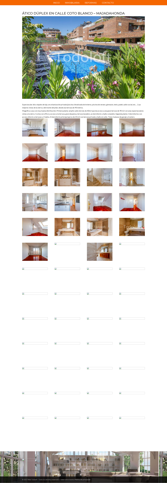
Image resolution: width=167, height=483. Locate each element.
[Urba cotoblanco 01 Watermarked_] (99, 376)
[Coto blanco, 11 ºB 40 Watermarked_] (35, 376)
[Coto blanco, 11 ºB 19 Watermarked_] (132, 227)
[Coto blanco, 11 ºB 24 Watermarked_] (35, 277)
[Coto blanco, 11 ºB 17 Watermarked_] (67, 227)
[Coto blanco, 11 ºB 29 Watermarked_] (67, 301)
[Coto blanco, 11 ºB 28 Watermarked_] (35, 301)
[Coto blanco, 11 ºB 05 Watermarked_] (67, 152)
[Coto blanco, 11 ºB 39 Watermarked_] (132, 351)
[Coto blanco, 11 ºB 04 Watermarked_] (35, 152)
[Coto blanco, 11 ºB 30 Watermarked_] (99, 301)
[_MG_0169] (35, 127)
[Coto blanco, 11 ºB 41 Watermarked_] (67, 376)
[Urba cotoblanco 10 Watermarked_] (99, 426)
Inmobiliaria (72, 3)
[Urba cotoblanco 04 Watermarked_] (67, 401)
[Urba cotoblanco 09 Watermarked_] (67, 426)
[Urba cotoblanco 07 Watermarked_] (132, 426)
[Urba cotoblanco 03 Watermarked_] (35, 401)
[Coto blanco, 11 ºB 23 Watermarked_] (132, 252)
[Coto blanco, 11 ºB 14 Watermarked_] (99, 202)
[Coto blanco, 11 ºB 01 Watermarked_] (67, 127)
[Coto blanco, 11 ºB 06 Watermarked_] (99, 152)
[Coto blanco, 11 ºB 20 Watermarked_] (35, 252)
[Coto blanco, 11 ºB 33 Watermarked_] (67, 326)
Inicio (56, 3)
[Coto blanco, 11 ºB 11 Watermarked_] (132, 177)
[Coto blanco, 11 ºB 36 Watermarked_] (35, 351)
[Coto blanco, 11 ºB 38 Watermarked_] (99, 351)
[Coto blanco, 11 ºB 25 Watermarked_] (67, 277)
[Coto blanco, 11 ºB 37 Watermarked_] (67, 351)
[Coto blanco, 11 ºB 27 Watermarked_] (132, 277)
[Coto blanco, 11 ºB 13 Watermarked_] (67, 202)
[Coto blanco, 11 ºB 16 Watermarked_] (35, 227)
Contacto (108, 3)
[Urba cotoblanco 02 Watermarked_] (132, 376)
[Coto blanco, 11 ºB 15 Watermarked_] (132, 202)
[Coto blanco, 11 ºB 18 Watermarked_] (99, 227)
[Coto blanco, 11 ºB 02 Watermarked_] (99, 127)
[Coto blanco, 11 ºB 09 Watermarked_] (67, 177)
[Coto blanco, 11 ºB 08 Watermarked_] (35, 177)
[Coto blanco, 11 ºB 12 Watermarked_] (35, 202)
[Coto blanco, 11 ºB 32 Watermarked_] (35, 326)
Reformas (91, 3)
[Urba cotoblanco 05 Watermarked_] (99, 401)
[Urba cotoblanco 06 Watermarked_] (132, 401)
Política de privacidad (82, 480)
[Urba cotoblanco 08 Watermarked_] (35, 426)
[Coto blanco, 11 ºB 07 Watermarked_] (132, 152)
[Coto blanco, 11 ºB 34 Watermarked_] (99, 326)
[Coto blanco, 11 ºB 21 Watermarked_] (67, 252)
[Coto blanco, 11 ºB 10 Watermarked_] (99, 177)
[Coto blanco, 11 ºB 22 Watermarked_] (99, 252)
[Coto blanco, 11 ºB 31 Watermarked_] (132, 301)
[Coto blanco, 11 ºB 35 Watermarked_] (132, 326)
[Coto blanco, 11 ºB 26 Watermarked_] (99, 277)
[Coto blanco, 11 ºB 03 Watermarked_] (132, 127)
